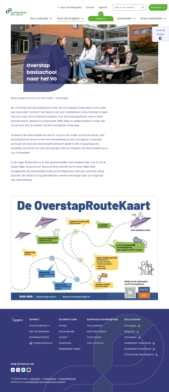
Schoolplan (130, 337)
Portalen (156, 7)
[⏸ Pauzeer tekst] (100, 14)
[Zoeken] (142, 7)
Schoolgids (130, 325)
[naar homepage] (17, 320)
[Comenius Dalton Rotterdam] (16, 11)
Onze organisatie (151, 18)
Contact (90, 7)
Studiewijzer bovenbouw (137, 349)
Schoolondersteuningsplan (139, 354)
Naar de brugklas (68, 18)
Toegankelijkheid (67, 379)
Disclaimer (35, 379)
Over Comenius (95, 343)
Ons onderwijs (39, 18)
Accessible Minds (32, 382)
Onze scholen (94, 337)
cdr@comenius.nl (43, 343)
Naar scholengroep (70, 7)
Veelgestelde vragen (70, 349)
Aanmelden (124, 18)
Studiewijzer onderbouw (137, 343)
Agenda (103, 7)
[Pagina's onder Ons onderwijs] (50, 18)
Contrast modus (160, 32)
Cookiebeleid (49, 379)
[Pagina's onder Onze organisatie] (164, 18)
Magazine (129, 331)
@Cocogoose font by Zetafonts (52, 382)
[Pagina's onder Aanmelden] (134, 18)
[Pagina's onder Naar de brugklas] (82, 18)
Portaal (63, 325)
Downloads (65, 343)
